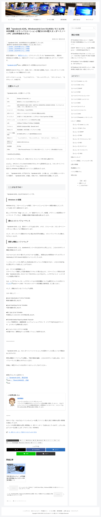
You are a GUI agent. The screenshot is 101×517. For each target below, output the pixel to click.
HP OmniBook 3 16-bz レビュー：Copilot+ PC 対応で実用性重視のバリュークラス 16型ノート (83, 42)
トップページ (26, 511)
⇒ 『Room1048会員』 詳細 (19, 380)
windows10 (40, 440)
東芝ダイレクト (23, 55)
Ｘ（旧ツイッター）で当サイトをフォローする (23, 432)
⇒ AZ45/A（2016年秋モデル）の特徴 (18, 48)
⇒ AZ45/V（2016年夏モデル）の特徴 (18, 46)
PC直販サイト (44, 511)
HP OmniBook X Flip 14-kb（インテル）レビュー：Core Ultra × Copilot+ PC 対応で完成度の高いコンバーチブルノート (83, 56)
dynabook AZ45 (12, 65)
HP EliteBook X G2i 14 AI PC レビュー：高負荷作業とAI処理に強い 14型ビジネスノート (83, 68)
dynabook (22, 442)
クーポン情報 (52, 511)
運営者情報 (59, 511)
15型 (35, 440)
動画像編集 (16, 442)
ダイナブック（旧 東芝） (37, 442)
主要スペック (82, 183)
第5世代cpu (29, 440)
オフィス (23, 440)
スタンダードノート (49, 440)
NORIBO (20, 398)
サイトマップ (74, 511)
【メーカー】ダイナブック (13, 440)
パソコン (9, 442)
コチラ (10, 283)
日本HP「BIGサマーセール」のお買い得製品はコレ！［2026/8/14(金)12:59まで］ (83, 49)
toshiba (28, 442)
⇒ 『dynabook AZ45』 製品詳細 (17, 377)
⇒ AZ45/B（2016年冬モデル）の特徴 (18, 50)
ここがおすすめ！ (83, 185)
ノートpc (57, 440)
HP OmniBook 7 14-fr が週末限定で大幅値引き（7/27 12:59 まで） (82, 62)
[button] (45, 453)
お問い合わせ (67, 511)
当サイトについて (35, 511)
